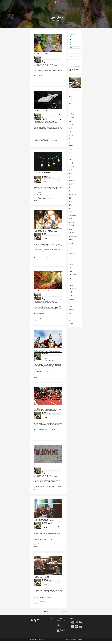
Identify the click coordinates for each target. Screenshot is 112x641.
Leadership (70, 221)
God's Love (70, 177)
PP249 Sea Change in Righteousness (62, 625)
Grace (70, 187)
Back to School (71, 106)
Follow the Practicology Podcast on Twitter (40, 601)
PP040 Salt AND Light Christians (42, 230)
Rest (69, 257)
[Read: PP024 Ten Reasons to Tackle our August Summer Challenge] (48, 394)
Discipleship (43, 351)
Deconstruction (71, 141)
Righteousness (71, 261)
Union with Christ (71, 309)
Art (69, 103)
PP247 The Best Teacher (61, 630)
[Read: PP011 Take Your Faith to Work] (48, 564)
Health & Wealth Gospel (72, 194)
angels (70, 99)
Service (53, 173)
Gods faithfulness (71, 180)
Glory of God (55, 409)
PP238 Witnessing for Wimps (41, 53)
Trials (70, 302)
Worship (70, 323)
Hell (69, 198)
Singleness (70, 282)
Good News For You (72, 181)
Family (70, 159)
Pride (70, 247)
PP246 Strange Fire (60, 631)
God (43, 231)
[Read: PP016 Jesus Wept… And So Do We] (48, 507)
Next (64, 611)
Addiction (70, 96)
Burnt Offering (71, 117)
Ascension (70, 104)
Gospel (46, 173)
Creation (70, 135)
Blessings (70, 111)
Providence (70, 249)
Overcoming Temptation (44, 410)
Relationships (71, 254)
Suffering (46, 520)
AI (69, 97)
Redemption (71, 253)
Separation (70, 270)
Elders (70, 149)
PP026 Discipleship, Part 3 (41, 350)
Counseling (70, 132)
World (56, 231)
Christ (35, 173)
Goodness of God (71, 183)
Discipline (70, 145)
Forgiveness (71, 166)
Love (43, 577)
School (70, 267)
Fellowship (70, 162)
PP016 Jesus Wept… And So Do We (42, 519)
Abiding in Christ (36, 409)
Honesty (70, 202)
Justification (70, 218)
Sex (69, 275)
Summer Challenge (51, 410)
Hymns (70, 208)
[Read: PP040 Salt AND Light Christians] (48, 218)
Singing (70, 281)
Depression (70, 142)
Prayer (70, 246)
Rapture (70, 250)
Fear (69, 160)
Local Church (71, 225)
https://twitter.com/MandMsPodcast (52, 140)
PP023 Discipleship (39, 465)
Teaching (70, 291)
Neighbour (46, 577)
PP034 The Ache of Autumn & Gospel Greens (45, 290)
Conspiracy (70, 131)
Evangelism (43, 173)
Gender (70, 170)
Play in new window (39, 64)
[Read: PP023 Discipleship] (48, 452)
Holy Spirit (59, 409)
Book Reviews (71, 114)
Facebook (49, 198)
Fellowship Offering (72, 163)
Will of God (53, 520)
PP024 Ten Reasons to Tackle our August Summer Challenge (46, 407)
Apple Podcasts (39, 65)
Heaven (70, 197)
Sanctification (50, 173)
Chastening (70, 120)
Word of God (71, 317)
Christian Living (38, 173)
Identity (70, 209)
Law (69, 219)
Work (36, 174)
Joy (69, 214)
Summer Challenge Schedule (61, 629)
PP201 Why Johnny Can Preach (42, 110)
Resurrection (71, 260)
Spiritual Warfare (52, 351)
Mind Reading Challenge (72, 236)
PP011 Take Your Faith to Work (41, 576)
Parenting (70, 243)
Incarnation (70, 211)
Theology (70, 298)
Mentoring (70, 233)
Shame (70, 277)
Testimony (56, 173)
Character (70, 118)
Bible (40, 409)
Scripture (70, 268)
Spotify (43, 65)
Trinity (70, 303)
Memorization (36, 410)
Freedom (51, 409)
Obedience (70, 240)
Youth (70, 324)
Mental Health (71, 232)
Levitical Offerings (71, 222)
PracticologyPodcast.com (39, 139)
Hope (70, 204)
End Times (70, 152)
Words (70, 319)
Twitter (45, 198)
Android (51, 65)
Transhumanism (71, 299)
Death (70, 139)
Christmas (70, 125)
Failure (70, 156)
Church (70, 127)
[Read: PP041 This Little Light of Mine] (48, 160)
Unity (70, 310)
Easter (70, 148)
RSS (55, 65)
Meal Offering (71, 229)
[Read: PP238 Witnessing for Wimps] (48, 41)
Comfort (70, 128)
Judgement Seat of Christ (72, 215)
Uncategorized (57, 351)
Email (53, 65)
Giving (70, 173)
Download (44, 64)
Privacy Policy (42, 639)
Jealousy (70, 212)
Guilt (69, 191)
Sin (69, 278)
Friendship (70, 169)
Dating (70, 138)
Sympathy (50, 520)
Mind (39, 410)
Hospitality (70, 205)
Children (70, 121)
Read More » (36, 80)
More (57, 65)
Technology (70, 292)
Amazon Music (47, 65)
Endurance (70, 153)
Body (70, 113)
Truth (70, 306)
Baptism (70, 107)
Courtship (70, 134)
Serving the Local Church (72, 274)
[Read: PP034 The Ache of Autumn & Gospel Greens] (48, 278)
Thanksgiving (71, 296)
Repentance (71, 256)
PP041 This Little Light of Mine (42, 172)
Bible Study (70, 110)
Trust (70, 305)
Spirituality (70, 285)
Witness (70, 316)
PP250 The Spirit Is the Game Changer (74, 66)
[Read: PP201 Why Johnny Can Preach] (48, 98)
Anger (70, 100)
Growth (70, 190)
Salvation (70, 264)
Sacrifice (70, 263)
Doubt (70, 146)
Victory (55, 410)
